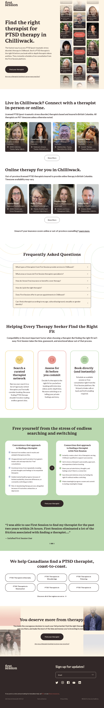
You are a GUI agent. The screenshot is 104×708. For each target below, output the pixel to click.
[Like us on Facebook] (68, 682)
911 (43, 694)
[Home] (11, 667)
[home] (11, 3)
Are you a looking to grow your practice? (22, 76)
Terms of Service (41, 699)
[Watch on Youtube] (74, 682)
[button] (50, 543)
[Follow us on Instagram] (62, 682)
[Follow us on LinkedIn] (79, 682)
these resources (54, 694)
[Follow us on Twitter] (57, 682)
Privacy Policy (64, 699)
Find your (16, 69)
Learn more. (84, 231)
